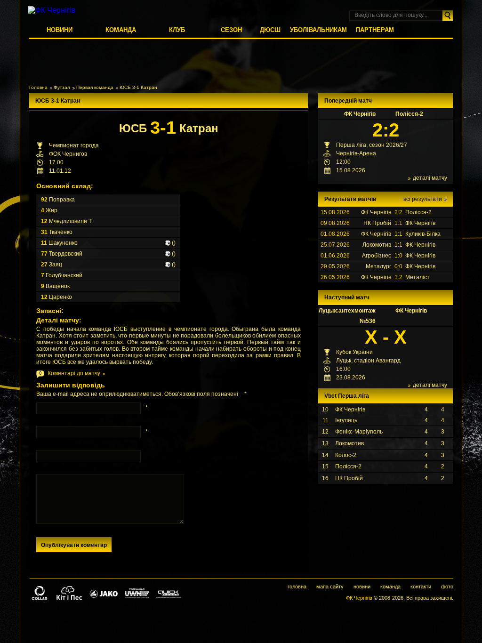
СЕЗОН (231, 29)
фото (447, 586)
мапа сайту (330, 586)
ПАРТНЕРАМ (375, 29)
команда (390, 586)
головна (297, 586)
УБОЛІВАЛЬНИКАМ (318, 29)
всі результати (422, 199)
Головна (38, 87)
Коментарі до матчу (74, 373)
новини (361, 586)
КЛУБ (177, 29)
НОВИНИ (59, 29)
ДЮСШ (270, 29)
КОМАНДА (120, 29)
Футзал (62, 87)
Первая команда (94, 87)
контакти (420, 586)
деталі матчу (430, 178)
